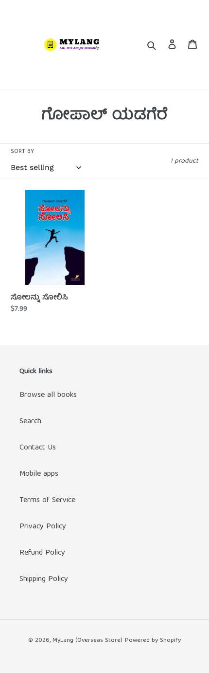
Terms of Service (47, 500)
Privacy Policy (42, 527)
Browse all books (48, 395)
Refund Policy (42, 553)
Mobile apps (38, 474)
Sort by (22, 152)
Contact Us (37, 448)
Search (30, 422)
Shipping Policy (43, 579)
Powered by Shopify (153, 640)
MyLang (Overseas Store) (87, 640)
